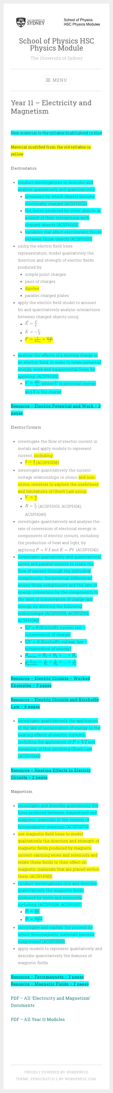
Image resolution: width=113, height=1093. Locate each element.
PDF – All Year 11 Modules (38, 1019)
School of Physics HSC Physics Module (56, 44)
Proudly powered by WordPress (56, 1072)
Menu (59, 80)
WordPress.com (80, 1079)
